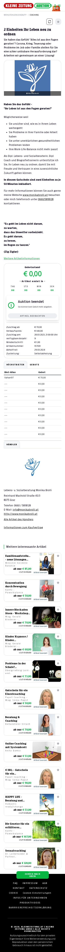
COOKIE (13, 893)
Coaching (34, 15)
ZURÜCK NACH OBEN (32, 875)
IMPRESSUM (30, 883)
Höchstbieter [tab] (15, 365)
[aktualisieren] (49, 22)
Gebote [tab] (34, 365)
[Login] (55, 6)
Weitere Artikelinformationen (22, 258)
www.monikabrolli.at (35, 195)
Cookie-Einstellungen (37, 893)
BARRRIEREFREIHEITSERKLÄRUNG (30, 907)
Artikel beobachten (32, 316)
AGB (44, 883)
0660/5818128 (45, 199)
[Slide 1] (32, 90)
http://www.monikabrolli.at (20, 514)
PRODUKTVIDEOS (30, 903)
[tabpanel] (32, 485)
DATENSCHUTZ (38, 888)
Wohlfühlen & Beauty (15, 15)
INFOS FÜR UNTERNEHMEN (30, 898)
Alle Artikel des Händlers (18, 519)
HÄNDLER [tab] (11, 444)
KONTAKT (19, 888)
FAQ (15, 883)
